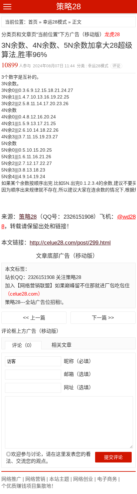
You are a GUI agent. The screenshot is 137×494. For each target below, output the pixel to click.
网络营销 (35, 479)
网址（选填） (78, 387)
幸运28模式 (55, 22)
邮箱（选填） (78, 374)
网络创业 (83, 479)
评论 (116, 66)
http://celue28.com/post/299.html (70, 243)
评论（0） (23, 345)
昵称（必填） (78, 361)
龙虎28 (112, 34)
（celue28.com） (24, 294)
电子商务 (107, 479)
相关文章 (61, 345)
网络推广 (11, 479)
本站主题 (59, 479)
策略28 (68, 6)
